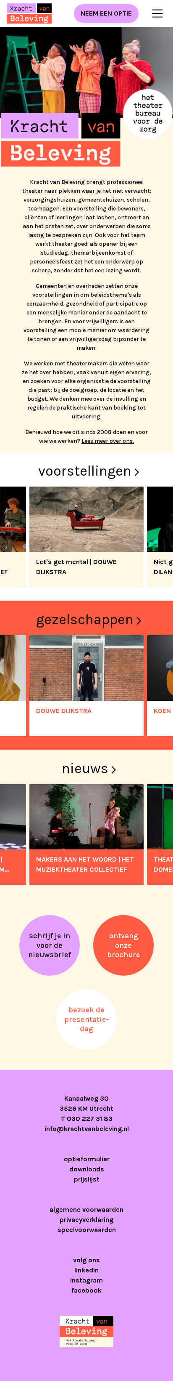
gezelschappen (85, 619)
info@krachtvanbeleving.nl (87, 1129)
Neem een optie (106, 13)
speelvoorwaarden (87, 1230)
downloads (86, 1169)
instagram (86, 1280)
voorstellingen (84, 471)
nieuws (85, 768)
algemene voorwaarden (86, 1209)
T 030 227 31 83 (87, 1119)
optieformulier (87, 1159)
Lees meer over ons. (107, 440)
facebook (86, 1290)
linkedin (86, 1270)
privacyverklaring (86, 1220)
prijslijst (87, 1179)
